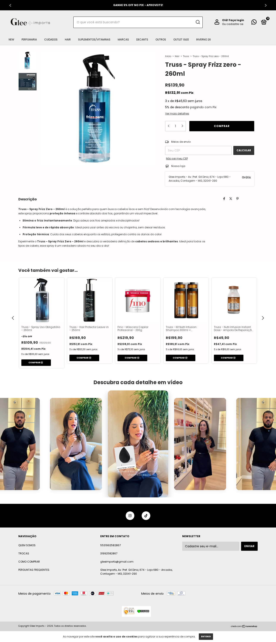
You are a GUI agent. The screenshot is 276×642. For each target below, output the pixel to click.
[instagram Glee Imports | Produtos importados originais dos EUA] (130, 515)
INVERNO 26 (203, 39)
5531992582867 (110, 545)
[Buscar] (197, 22)
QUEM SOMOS (27, 545)
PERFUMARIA (29, 39)
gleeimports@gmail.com (116, 561)
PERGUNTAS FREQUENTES (33, 570)
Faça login (236, 20)
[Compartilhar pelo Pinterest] (237, 198)
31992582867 (109, 553)
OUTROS (160, 39)
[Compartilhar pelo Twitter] (230, 198)
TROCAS (23, 553)
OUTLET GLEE (181, 39)
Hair (177, 56)
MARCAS (123, 39)
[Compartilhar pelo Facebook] (224, 198)
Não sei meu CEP (177, 158)
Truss (186, 56)
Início (168, 56)
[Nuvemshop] (244, 626)
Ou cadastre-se (232, 24)
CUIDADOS (51, 39)
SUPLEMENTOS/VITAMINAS (94, 39)
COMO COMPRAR (29, 561)
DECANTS (142, 39)
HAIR (68, 39)
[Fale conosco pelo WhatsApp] (254, 23)
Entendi (206, 636)
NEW (11, 39)
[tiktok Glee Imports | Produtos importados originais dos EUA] (146, 515)
